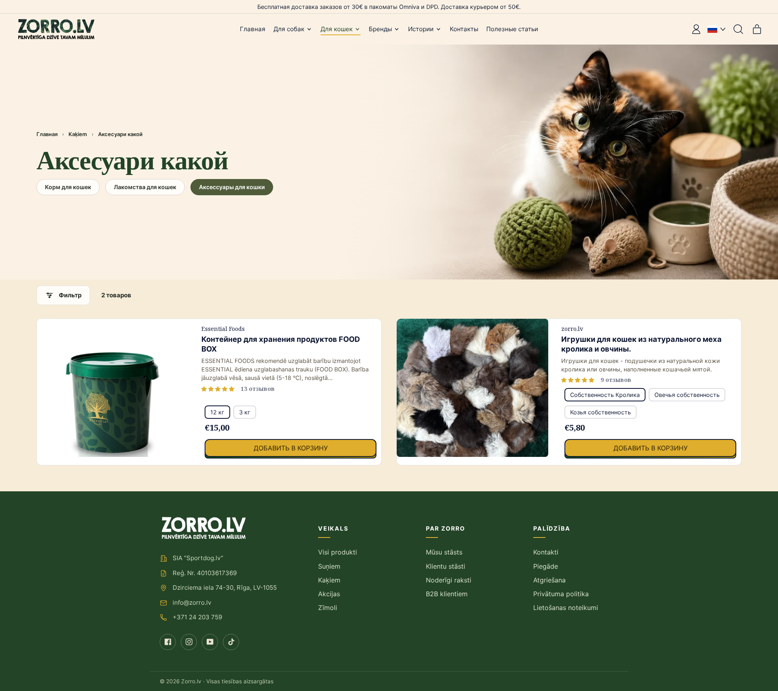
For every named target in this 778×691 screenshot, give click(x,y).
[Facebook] (168, 642)
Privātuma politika (561, 594)
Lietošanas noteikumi (565, 608)
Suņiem (329, 566)
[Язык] (716, 29)
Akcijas (329, 594)
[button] (738, 29)
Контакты (464, 29)
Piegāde (545, 566)
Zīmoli (327, 608)
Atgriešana (549, 580)
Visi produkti (337, 552)
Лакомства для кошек (145, 186)
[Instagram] (189, 642)
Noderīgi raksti (448, 580)
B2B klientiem (447, 594)
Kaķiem (77, 134)
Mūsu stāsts (444, 552)
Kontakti (545, 552)
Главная (252, 29)
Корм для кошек (68, 186)
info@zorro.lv (192, 602)
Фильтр (70, 295)
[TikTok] (231, 642)
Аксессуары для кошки (232, 186)
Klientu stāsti (445, 566)
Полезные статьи (512, 29)
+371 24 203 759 (197, 617)
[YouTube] (210, 642)
